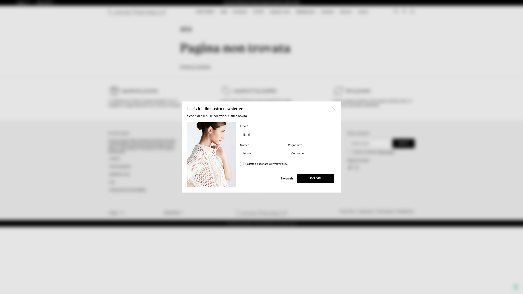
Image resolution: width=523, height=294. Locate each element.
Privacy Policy (279, 163)
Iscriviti (315, 178)
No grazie (287, 178)
